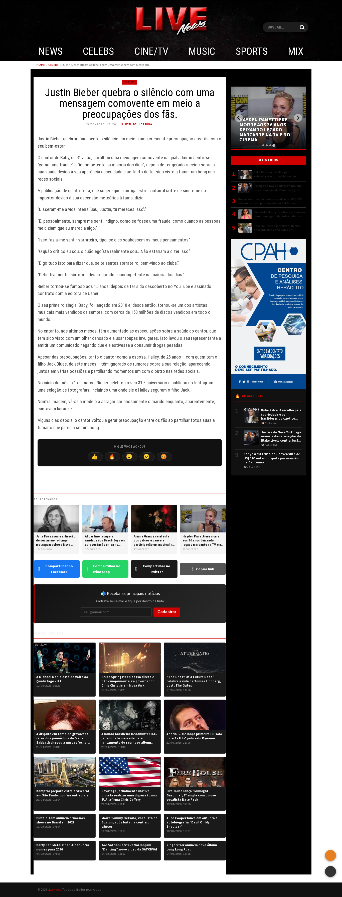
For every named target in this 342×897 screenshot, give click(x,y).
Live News (54, 889)
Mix (295, 51)
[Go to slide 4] (273, 145)
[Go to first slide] (298, 118)
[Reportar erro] (330, 855)
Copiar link (205, 569)
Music (202, 51)
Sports (252, 51)
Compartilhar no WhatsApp (106, 569)
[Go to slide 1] (263, 145)
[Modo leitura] (330, 871)
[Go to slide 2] (267, 145)
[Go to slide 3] (270, 145)
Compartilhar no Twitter (156, 569)
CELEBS (98, 51)
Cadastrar (166, 612)
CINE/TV (151, 51)
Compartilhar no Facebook (59, 569)
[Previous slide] (239, 118)
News (51, 51)
